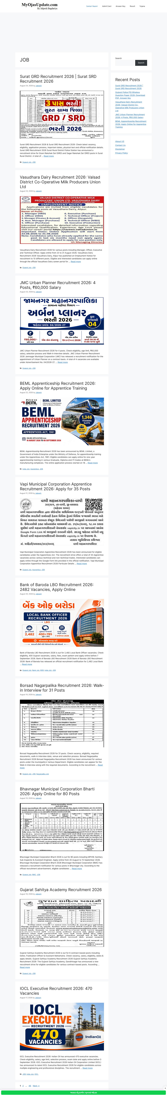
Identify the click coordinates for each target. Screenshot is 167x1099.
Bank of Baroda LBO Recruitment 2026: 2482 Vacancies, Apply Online (57, 587)
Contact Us (120, 145)
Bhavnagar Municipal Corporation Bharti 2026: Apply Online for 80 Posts (57, 791)
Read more (49, 156)
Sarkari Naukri (92, 6)
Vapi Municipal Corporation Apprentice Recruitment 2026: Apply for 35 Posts (56, 486)
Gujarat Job (26, 162)
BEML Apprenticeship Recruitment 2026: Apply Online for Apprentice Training (58, 385)
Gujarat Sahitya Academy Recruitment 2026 (61, 889)
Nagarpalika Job (42, 774)
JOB (33, 162)
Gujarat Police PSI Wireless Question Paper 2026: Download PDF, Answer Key (130, 95)
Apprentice (34, 469)
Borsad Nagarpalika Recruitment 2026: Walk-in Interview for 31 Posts (62, 688)
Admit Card (106, 6)
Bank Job (35, 670)
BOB (42, 670)
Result (132, 6)
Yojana (142, 6)
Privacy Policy (121, 153)
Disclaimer (120, 149)
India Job (26, 469)
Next (36, 1086)
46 (30, 1086)
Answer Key (120, 6)
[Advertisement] (83, 31)
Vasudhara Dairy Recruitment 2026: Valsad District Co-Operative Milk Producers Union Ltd (60, 182)
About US (119, 141)
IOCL (36, 1074)
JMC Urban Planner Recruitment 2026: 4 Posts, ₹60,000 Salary (58, 285)
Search (118, 58)
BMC (34, 875)
